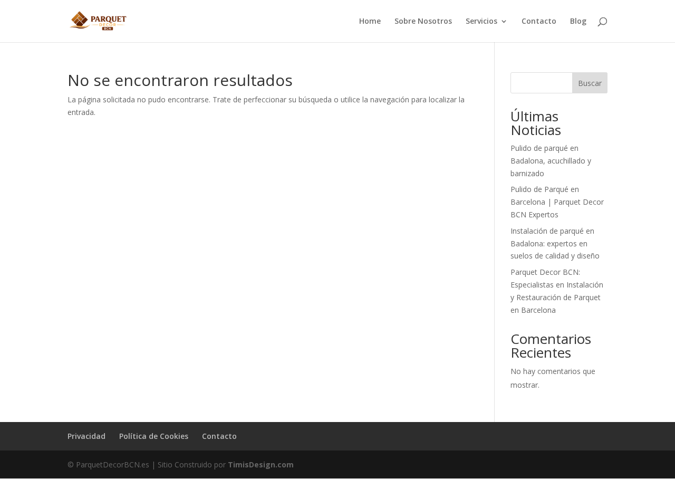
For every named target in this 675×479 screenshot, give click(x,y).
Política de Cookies (153, 436)
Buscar (590, 83)
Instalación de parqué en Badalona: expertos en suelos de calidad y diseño (555, 243)
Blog (578, 21)
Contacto (539, 21)
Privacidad (86, 436)
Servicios (481, 21)
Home (370, 21)
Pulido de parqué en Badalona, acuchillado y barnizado (550, 160)
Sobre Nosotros (423, 21)
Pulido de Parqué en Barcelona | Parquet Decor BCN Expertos (557, 201)
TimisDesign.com (261, 464)
